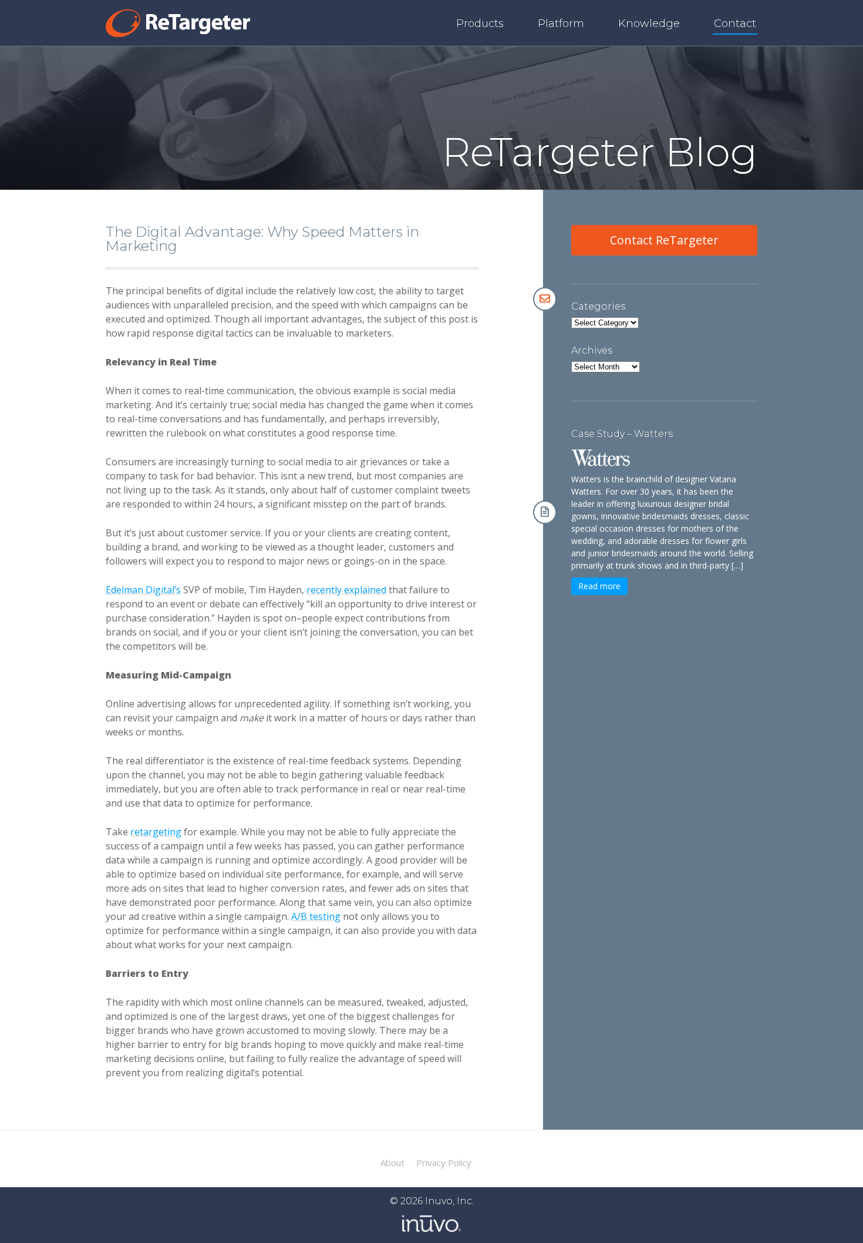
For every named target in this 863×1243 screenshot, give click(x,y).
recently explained (346, 589)
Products (480, 23)
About (392, 1162)
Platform (561, 23)
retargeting (155, 831)
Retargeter (178, 23)
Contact (735, 23)
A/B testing (316, 916)
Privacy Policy (443, 1162)
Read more (599, 586)
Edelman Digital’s (143, 589)
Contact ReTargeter (664, 240)
